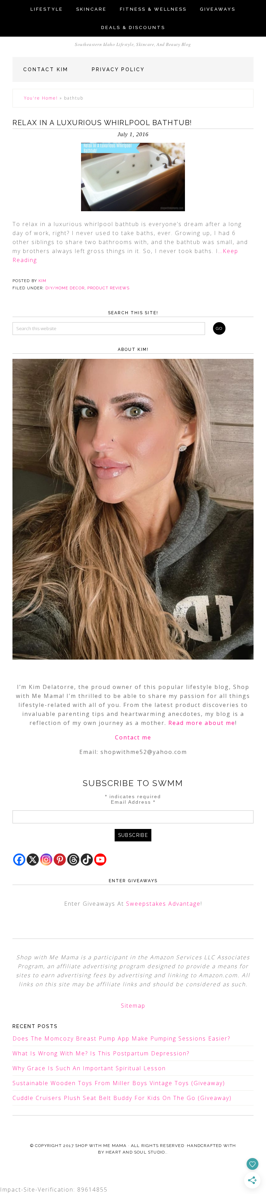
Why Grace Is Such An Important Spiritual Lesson (89, 1068)
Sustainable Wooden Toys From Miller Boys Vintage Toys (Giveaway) (118, 1083)
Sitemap (133, 1005)
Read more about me (201, 723)
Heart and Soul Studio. (136, 1152)
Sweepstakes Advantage (163, 903)
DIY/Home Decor (64, 288)
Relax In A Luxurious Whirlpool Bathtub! (102, 123)
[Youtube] (100, 859)
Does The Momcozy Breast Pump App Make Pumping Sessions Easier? (121, 1038)
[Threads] (73, 859)
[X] (33, 859)
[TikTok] (87, 859)
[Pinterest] (60, 859)
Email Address (133, 802)
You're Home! (41, 98)
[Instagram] (46, 859)
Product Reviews (108, 288)
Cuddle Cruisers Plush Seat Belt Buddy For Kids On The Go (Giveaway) (122, 1098)
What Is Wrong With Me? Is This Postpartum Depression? (100, 1053)
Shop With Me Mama (100, 1145)
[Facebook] (19, 859)
